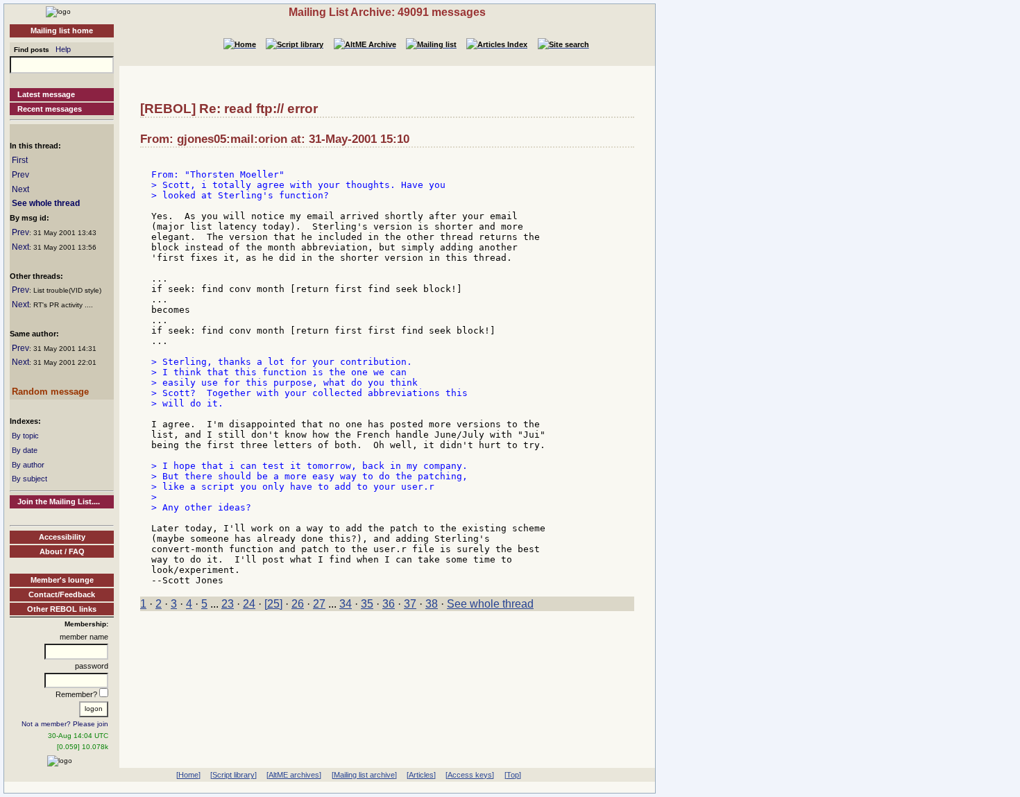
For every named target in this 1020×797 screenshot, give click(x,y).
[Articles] (421, 775)
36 (388, 604)
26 (297, 604)
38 (431, 604)
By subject (29, 478)
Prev (20, 175)
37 (410, 604)
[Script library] (233, 775)
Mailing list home (62, 30)
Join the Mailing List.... (58, 501)
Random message (50, 391)
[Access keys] (469, 775)
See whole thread (46, 203)
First (20, 160)
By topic (25, 435)
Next (20, 189)
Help (63, 49)
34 (345, 604)
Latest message (46, 94)
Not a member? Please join (65, 724)
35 (367, 604)
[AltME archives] (293, 775)
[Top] (512, 775)
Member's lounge (62, 580)
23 (227, 604)
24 (249, 604)
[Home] (58, 11)
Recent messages (49, 109)
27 (319, 604)
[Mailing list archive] (364, 775)
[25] (273, 604)
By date (24, 450)
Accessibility (62, 537)
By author (28, 465)
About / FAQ (62, 551)
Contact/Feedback (61, 594)
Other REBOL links (61, 609)
